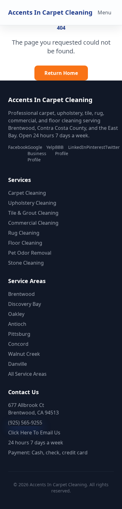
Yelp (50, 147)
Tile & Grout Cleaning (33, 212)
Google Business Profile (37, 153)
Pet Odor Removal (29, 252)
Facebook (18, 147)
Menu (104, 12)
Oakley (16, 314)
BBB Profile (61, 150)
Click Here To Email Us (34, 432)
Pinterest (95, 147)
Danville (17, 363)
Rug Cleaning (23, 232)
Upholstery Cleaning (32, 202)
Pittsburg (19, 333)
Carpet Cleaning (27, 192)
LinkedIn (77, 147)
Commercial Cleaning (33, 222)
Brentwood (21, 294)
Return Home (61, 73)
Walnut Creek (24, 353)
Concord (18, 343)
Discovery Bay (24, 304)
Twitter (112, 147)
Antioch (17, 324)
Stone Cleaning (26, 262)
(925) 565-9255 (25, 422)
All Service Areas (27, 373)
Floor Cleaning (25, 242)
